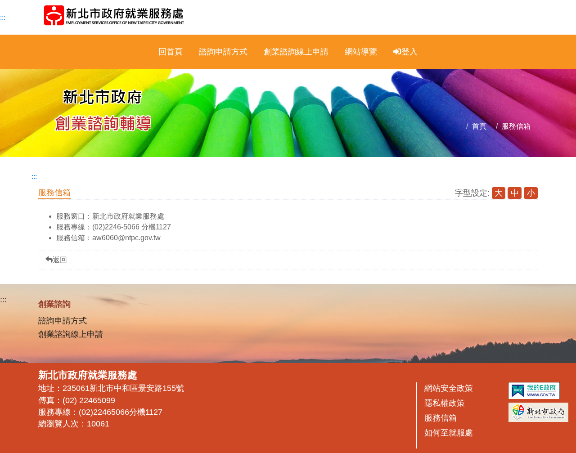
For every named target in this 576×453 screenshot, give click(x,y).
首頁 (479, 126)
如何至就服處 (448, 432)
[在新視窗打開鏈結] (534, 392)
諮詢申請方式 (223, 51)
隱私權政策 (444, 403)
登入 (409, 51)
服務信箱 (516, 126)
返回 (60, 260)
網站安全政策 (448, 388)
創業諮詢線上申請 (296, 51)
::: (2, 17)
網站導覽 (361, 51)
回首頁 (170, 51)
